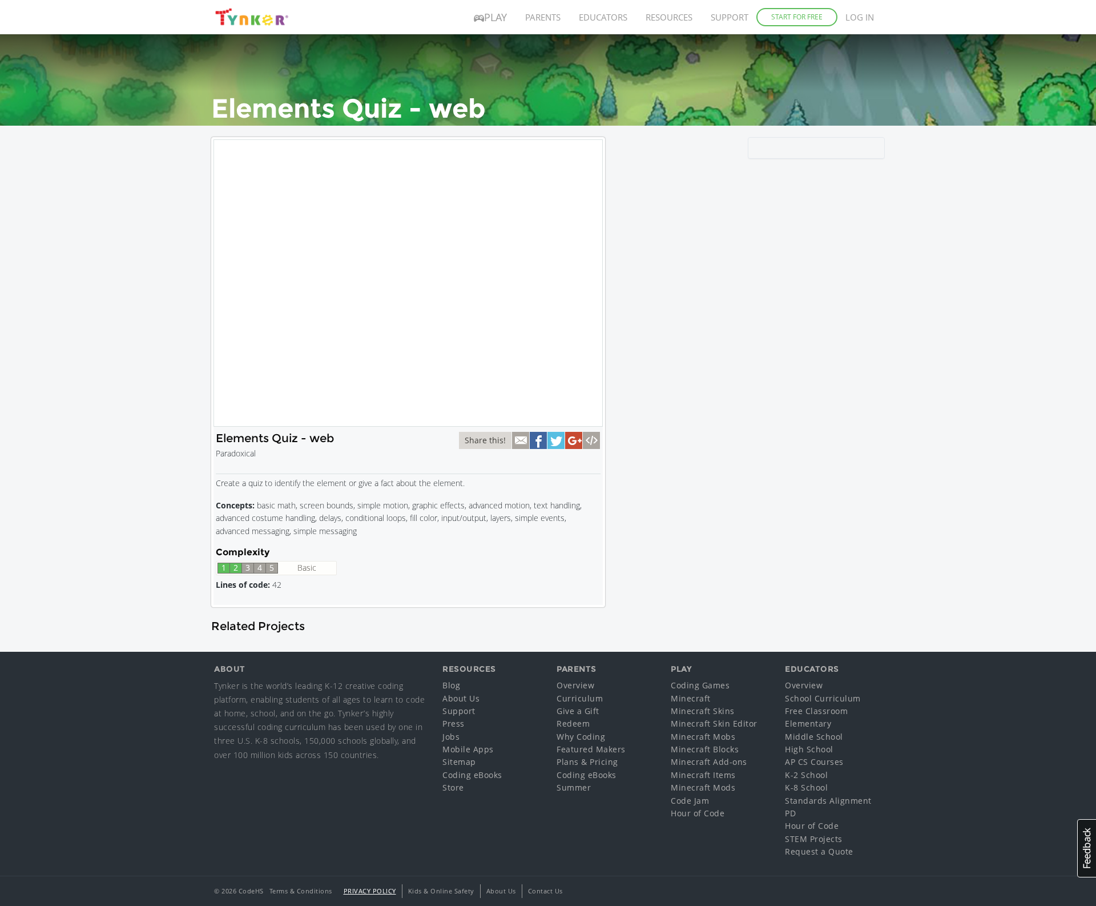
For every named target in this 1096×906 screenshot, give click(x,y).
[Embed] (591, 440)
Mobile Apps (468, 749)
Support (729, 17)
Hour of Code (697, 813)
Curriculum (580, 698)
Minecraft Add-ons (709, 761)
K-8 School (806, 787)
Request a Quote (819, 851)
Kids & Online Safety (441, 891)
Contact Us (545, 891)
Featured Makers (591, 749)
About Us (461, 698)
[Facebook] (538, 440)
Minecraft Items (703, 774)
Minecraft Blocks (705, 749)
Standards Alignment (828, 800)
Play (495, 17)
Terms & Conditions (300, 891)
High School (809, 749)
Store (453, 787)
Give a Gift (578, 710)
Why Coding (581, 736)
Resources (669, 17)
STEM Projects (814, 838)
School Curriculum (823, 698)
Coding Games (700, 685)
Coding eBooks (472, 774)
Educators (603, 17)
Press (453, 723)
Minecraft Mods (703, 787)
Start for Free (797, 17)
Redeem (573, 723)
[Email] (520, 440)
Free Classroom (816, 710)
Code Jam (690, 800)
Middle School (814, 736)
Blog (451, 685)
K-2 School (806, 774)
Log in (859, 17)
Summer (574, 787)
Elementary (808, 723)
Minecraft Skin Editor (714, 723)
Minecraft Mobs (703, 736)
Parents (543, 17)
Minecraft (691, 698)
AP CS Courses (814, 761)
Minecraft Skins (703, 710)
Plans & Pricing (587, 761)
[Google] (573, 440)
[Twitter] (556, 440)
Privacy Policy (370, 891)
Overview (575, 685)
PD (790, 813)
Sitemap (459, 761)
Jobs (451, 736)
